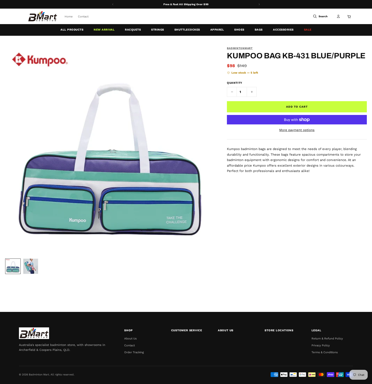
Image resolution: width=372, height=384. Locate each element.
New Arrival (104, 29)
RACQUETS (133, 29)
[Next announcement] (259, 4)
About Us (130, 338)
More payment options (297, 130)
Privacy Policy (321, 345)
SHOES (239, 29)
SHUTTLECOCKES (187, 29)
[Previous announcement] (112, 4)
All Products (71, 29)
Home (69, 16)
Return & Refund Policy (327, 338)
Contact (83, 16)
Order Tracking (134, 352)
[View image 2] (30, 266)
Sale (308, 29)
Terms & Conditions (325, 352)
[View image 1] (13, 266)
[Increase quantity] (251, 92)
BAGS (259, 29)
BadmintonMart (240, 48)
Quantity (234, 82)
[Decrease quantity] (232, 92)
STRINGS (157, 29)
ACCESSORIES (283, 29)
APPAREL (217, 29)
